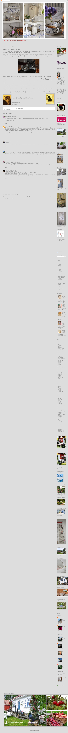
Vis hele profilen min (60, 96)
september (60, 288)
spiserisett (59, 413)
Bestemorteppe (60, 345)
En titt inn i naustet (61, 284)
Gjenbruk (59, 365)
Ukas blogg (59, 421)
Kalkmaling (59, 379)
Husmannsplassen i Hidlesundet (61, 78)
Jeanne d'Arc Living (60, 377)
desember (60, 270)
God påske (63, 304)
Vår (58, 428)
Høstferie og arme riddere (62, 282)
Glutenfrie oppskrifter (61, 366)
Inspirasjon (59, 375)
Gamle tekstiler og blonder (61, 358)
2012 (58, 266)
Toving (59, 420)
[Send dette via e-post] (18, 108)
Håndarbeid (59, 374)
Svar (6, 123)
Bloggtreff (59, 346)
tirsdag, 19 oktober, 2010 (12, 116)
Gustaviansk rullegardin (61, 367)
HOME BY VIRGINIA (61, 632)
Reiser (59, 402)
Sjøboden (59, 410)
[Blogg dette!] (19, 108)
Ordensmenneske (61, 275)
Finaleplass (59, 356)
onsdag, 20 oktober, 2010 (11, 126)
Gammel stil (7, 116)
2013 (58, 265)
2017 (58, 260)
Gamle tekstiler (60, 357)
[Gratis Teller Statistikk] (57, 252)
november (60, 271)
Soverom (59, 412)
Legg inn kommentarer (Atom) (10, 198)
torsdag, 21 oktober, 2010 (11, 161)
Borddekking (59, 349)
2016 (58, 261)
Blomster (59, 347)
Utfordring (59, 422)
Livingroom (59, 385)
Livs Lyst (59, 650)
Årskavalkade (60, 429)
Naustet (59, 390)
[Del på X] (20, 108)
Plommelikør (59, 399)
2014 (58, 264)
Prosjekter (59, 400)
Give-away (59, 364)
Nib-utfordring (60, 391)
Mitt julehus (59, 388)
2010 (58, 269)
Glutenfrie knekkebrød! (61, 276)
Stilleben (59, 415)
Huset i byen (59, 372)
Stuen (58, 419)
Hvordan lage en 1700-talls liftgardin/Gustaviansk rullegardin (64, 297)
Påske (58, 401)
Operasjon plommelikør (61, 283)
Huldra (6, 126)
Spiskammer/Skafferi (61, 414)
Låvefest (59, 386)
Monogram (59, 389)
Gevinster (59, 363)
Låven (58, 387)
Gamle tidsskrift (60, 360)
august (60, 289)
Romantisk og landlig (61, 405)
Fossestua (6, 170)
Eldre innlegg (52, 196)
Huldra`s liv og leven (61, 664)
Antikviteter (59, 343)
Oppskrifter (59, 397)
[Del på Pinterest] (22, 108)
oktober (60, 272)
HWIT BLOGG (60, 657)
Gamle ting (59, 361)
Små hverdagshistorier (8, 109)
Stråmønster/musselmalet (61, 417)
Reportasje (59, 403)
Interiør (59, 376)
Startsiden (28, 196)
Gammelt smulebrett (63, 330)
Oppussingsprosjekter (61, 398)
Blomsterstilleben (60, 348)
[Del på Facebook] (21, 108)
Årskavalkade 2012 (60, 430)
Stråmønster (59, 416)
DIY (58, 350)
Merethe (6, 161)
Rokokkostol (59, 404)
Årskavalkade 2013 (60, 431)
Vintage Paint (60, 427)
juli (59, 290)
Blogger (38, 730)
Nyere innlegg (5, 196)
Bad (58, 344)
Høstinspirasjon (60, 373)
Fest (58, 355)
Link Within (60, 279)
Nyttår (58, 392)
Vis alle (65, 682)
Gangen (59, 362)
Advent (59, 342)
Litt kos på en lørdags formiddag (64, 322)
